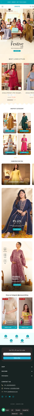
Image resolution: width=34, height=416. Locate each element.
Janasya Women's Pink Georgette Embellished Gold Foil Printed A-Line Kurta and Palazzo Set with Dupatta (11, 93)
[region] (17, 31)
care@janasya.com (12, 391)
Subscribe (17, 358)
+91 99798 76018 (14, 388)
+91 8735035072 (10, 385)
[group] (17, 31)
